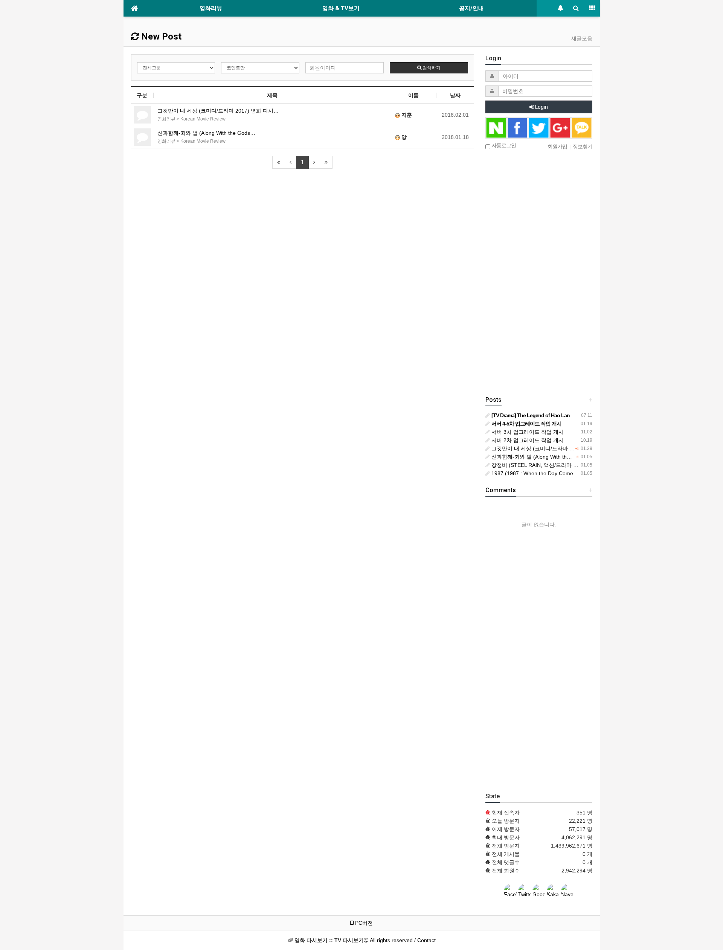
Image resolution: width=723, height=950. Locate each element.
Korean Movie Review (203, 119)
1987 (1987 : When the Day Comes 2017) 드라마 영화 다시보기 (566, 473)
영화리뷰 (211, 8)
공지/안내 (471, 8)
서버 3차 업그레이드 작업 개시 (527, 432)
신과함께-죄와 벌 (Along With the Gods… (206, 133)
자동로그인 (503, 145)
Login (541, 107)
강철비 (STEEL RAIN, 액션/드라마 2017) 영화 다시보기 (556, 465)
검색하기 (431, 67)
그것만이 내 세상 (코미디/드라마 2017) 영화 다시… (218, 111)
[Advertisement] (538, 273)
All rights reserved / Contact (365, 940)
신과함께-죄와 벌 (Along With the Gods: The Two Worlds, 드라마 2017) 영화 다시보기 (592, 457)
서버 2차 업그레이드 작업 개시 (527, 440)
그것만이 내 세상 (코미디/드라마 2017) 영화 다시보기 (554, 448)
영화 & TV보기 (341, 8)
